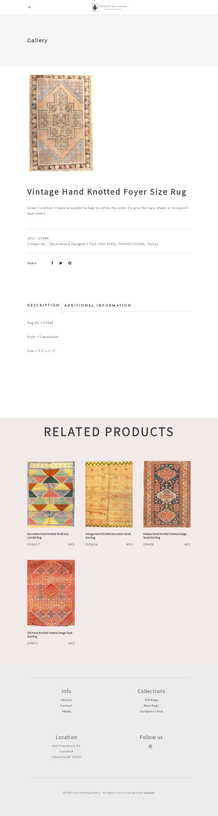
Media (66, 711)
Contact (66, 705)
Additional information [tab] (98, 306)
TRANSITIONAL (131, 244)
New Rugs (151, 705)
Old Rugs (151, 700)
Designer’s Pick (151, 711)
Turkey (152, 244)
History (66, 700)
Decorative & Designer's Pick (73, 244)
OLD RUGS (107, 244)
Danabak (149, 792)
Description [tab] (43, 305)
